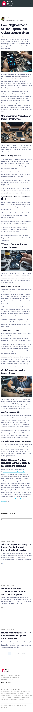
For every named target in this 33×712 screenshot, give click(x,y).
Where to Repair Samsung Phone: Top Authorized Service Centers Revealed (14, 547)
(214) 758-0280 (6, 683)
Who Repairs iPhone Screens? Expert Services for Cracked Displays (13, 591)
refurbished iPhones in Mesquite (14, 472)
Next (23, 653)
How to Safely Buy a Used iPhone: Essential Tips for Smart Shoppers (13, 635)
